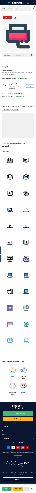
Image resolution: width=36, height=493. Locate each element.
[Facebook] (8, 447)
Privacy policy (24, 462)
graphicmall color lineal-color (15, 96)
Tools (4, 430)
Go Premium (18, 419)
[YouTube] (27, 447)
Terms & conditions (13, 462)
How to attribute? (21, 78)
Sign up (18, 457)
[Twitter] (13, 447)
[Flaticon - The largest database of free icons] (15, 3)
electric (30, 106)
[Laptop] (26, 341)
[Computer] (10, 161)
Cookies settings (18, 466)
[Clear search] (24, 8)
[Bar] (10, 308)
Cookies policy (10, 464)
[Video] (26, 324)
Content (5, 426)
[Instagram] (22, 447)
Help (3, 434)
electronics (15, 106)
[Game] (26, 308)
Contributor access (18, 413)
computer (6, 106)
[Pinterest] (18, 447)
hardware (6, 109)
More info (12, 74)
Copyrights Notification (23, 464)
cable (23, 106)
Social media (18, 442)
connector (15, 109)
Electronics (16, 93)
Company (5, 438)
